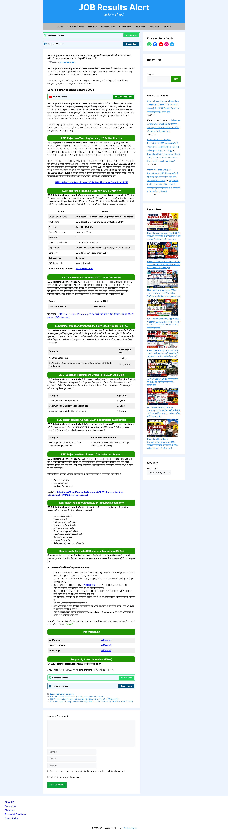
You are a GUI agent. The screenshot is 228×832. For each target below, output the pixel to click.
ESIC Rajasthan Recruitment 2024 (63, 696)
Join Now (132, 35)
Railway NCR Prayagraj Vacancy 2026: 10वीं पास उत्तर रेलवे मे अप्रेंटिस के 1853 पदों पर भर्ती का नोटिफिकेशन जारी (163, 353)
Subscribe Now (125, 96)
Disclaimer (10, 810)
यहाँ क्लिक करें (106, 640)
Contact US (10, 806)
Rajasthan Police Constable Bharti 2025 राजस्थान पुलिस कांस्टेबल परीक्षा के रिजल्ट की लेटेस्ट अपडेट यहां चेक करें (163, 158)
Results (167, 26)
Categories (152, 468)
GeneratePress (130, 828)
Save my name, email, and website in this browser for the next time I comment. (88, 771)
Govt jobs (92, 26)
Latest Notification (75, 26)
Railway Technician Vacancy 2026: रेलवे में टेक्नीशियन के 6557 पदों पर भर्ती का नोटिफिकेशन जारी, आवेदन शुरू (163, 264)
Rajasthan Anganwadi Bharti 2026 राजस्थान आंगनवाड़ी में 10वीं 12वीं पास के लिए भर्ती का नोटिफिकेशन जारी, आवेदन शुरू (163, 236)
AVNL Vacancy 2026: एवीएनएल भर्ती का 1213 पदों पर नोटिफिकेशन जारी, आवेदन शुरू (162, 382)
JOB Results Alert (114, 7)
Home (60, 26)
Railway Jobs (125, 26)
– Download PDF (91, 182)
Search (150, 74)
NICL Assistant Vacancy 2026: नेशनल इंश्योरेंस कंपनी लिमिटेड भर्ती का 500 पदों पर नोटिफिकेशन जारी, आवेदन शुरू (163, 293)
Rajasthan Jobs (108, 26)
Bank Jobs (140, 26)
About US (9, 802)
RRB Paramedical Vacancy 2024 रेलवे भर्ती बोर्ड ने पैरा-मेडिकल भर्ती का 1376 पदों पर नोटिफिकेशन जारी (84, 699)
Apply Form (89, 585)
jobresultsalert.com (156, 101)
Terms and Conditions (15, 814)
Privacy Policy (11, 818)
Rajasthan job (99, 696)
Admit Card (154, 26)
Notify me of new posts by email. (65, 777)
